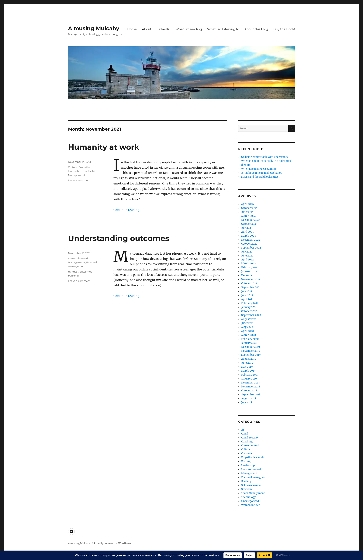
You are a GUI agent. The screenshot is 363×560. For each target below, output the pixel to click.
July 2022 (246, 251)
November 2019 (250, 350)
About (146, 29)
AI (242, 429)
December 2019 (250, 347)
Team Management (253, 493)
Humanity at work (103, 147)
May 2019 (247, 366)
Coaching (247, 441)
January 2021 (249, 307)
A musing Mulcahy (93, 28)
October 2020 (249, 311)
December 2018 (250, 382)
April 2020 (247, 331)
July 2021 (246, 291)
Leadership (89, 171)
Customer (247, 453)
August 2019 (248, 358)
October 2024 (249, 208)
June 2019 (247, 362)
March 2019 (248, 370)
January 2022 (249, 271)
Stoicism (246, 489)
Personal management (254, 477)
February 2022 (250, 267)
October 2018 (249, 390)
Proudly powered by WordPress (112, 543)
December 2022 (250, 239)
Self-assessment (251, 485)
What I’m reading (188, 29)
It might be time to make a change (261, 172)
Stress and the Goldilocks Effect (260, 176)
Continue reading (126, 210)
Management (76, 175)
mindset (73, 271)
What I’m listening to (223, 29)
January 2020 (249, 343)
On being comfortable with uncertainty (264, 157)
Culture (72, 167)
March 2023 (248, 235)
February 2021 (249, 303)
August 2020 (248, 319)
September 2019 (251, 354)
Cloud (244, 433)
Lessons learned (78, 258)
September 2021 (251, 287)
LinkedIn (163, 29)
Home (132, 29)
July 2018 (246, 402)
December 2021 (250, 275)
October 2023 (249, 223)
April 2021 (247, 299)
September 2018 (251, 394)
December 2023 (250, 220)
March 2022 (248, 263)
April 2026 (247, 204)
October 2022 (249, 243)
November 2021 (250, 279)
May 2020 (247, 327)
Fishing (246, 461)
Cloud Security (249, 437)
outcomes (86, 271)
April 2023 (247, 231)
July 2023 (246, 227)
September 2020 (251, 315)
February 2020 (250, 339)
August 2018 (248, 398)
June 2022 (247, 255)
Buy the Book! (284, 29)
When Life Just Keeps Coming (259, 168)
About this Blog (256, 29)
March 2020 (248, 335)
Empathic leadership (253, 457)
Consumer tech (250, 445)
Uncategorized (250, 501)
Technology (248, 497)
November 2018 (250, 386)
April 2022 (247, 259)
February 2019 (249, 374)
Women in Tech (250, 505)
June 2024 (247, 212)
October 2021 (249, 283)
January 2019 (249, 378)
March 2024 (248, 216)
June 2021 (247, 295)
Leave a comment (79, 180)
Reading (246, 481)
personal (73, 275)
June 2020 (247, 323)
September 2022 (251, 247)
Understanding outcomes (118, 238)
